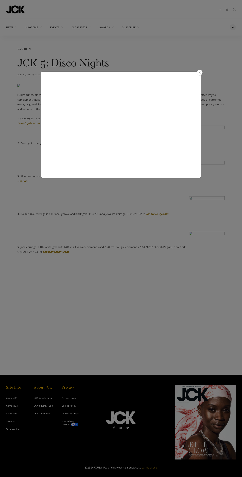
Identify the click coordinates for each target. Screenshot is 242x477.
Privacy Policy (69, 398)
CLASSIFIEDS (79, 27)
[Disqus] (121, 311)
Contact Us (12, 405)
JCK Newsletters (43, 398)
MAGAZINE (32, 27)
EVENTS (55, 27)
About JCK (11, 398)
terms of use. (149, 467)
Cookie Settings (70, 413)
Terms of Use (13, 429)
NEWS (9, 27)
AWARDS (104, 27)
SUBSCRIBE (129, 27)
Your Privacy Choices (68, 423)
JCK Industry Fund (43, 405)
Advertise (11, 413)
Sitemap (10, 421)
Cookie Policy (69, 405)
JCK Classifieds (42, 413)
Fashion (24, 49)
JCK (15, 9)
